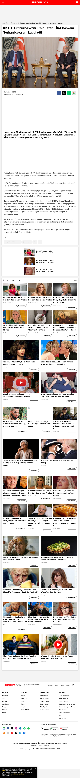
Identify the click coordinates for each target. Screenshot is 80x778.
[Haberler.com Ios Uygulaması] (45, 729)
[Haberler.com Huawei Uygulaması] (64, 729)
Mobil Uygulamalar (64, 712)
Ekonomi (5, 695)
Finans (23, 701)
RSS (60, 715)
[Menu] (3, 2)
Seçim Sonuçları (45, 701)
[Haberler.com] (12, 685)
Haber (33, 745)
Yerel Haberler (25, 710)
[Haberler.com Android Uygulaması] (54, 729)
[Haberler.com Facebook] (8, 728)
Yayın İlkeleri (73, 685)
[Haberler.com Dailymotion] (24, 733)
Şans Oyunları (44, 704)
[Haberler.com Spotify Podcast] (28, 728)
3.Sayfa (4, 710)
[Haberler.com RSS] (3, 733)
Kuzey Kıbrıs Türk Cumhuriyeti (13, 242)
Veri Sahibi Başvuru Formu (67, 707)
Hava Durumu (44, 695)
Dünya (4, 712)
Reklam (56, 685)
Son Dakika (5, 704)
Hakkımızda (49, 685)
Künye (67, 685)
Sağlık (23, 695)
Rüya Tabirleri (44, 707)
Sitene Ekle (62, 718)
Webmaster (62, 710)
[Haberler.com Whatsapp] (24, 728)
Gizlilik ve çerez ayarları (26, 749)
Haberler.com (44, 692)
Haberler (5, 692)
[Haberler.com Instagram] (16, 728)
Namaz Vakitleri (44, 698)
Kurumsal (62, 692)
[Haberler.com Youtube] (12, 733)
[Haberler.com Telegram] (20, 733)
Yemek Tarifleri (44, 710)
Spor (3, 698)
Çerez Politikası (63, 701)
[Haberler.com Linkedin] (20, 728)
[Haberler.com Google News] (3, 728)
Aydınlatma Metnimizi (17, 774)
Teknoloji (24, 698)
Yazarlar (23, 707)
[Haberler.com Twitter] (12, 728)
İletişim (62, 685)
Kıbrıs (34, 242)
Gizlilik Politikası (63, 698)
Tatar (40, 242)
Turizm (23, 704)
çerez (3, 770)
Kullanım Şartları (64, 695)
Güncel (13, 23)
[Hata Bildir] (36, 749)
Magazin (4, 701)
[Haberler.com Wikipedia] (8, 733)
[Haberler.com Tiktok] (16, 733)
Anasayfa (5, 23)
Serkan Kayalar (27, 242)
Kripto (4, 707)
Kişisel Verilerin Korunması (67, 704)
